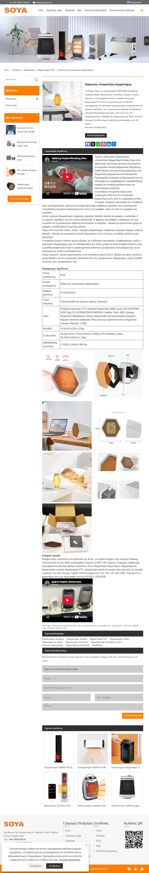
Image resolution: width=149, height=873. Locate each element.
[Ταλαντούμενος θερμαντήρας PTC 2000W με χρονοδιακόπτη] (126, 748)
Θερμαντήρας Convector (77, 642)
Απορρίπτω (35, 866)
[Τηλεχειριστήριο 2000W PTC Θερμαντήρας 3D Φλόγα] (59, 748)
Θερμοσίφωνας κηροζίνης (77, 645)
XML (98, 846)
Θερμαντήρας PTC (46, 70)
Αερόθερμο (97, 645)
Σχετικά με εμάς (54, 10)
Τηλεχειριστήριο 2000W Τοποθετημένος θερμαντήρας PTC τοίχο (94, 767)
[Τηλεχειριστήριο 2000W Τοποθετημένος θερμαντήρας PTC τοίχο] (93, 748)
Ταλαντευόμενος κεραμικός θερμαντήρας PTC (94, 805)
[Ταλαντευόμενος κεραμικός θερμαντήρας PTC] (93, 786)
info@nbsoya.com (44, 2)
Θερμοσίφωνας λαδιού (52, 642)
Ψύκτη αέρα (11, 105)
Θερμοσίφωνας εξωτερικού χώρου (106, 642)
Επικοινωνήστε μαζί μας (122, 10)
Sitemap (100, 836)
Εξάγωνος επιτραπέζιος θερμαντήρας (75, 70)
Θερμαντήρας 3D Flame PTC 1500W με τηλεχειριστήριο (60, 805)
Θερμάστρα (29, 70)
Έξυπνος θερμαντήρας (52, 645)
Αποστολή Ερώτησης (96, 10)
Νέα (80, 10)
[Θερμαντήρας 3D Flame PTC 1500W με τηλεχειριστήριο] (59, 786)
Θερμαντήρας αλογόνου (53, 639)
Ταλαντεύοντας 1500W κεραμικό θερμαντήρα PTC (127, 805)
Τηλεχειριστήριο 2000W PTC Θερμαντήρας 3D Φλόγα (60, 767)
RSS (98, 841)
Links (99, 830)
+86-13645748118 (21, 2)
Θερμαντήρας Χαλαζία (77, 639)
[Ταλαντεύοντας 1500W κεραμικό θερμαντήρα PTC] (126, 786)
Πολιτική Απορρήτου (69, 860)
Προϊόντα (70, 10)
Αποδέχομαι (54, 866)
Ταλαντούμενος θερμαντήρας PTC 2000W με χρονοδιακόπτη (127, 767)
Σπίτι (40, 10)
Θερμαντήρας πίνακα (119, 639)
